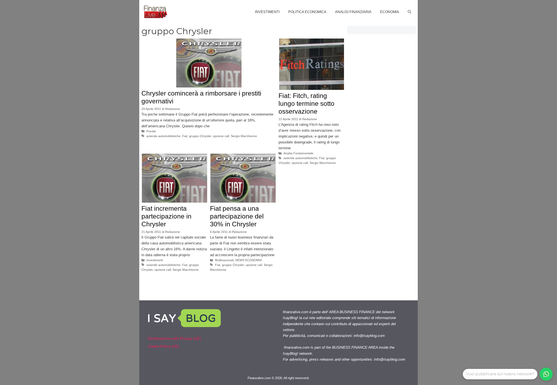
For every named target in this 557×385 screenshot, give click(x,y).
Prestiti (151, 131)
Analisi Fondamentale (298, 153)
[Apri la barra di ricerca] (409, 12)
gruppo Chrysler (200, 136)
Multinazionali (224, 260)
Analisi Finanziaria (353, 12)
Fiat (184, 136)
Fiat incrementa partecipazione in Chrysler (166, 216)
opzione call (221, 136)
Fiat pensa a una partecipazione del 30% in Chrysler (237, 216)
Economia (389, 12)
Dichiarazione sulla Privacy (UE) (174, 338)
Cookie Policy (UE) (163, 346)
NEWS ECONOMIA (248, 260)
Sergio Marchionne (244, 136)
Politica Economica (307, 12)
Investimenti (267, 12)
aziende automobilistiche (163, 136)
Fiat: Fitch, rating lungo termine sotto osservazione (306, 103)
